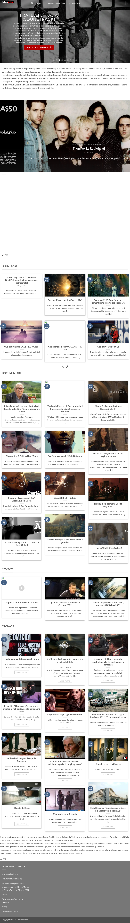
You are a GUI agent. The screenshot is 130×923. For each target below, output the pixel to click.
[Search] (32, 3)
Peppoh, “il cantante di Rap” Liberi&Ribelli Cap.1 (21, 565)
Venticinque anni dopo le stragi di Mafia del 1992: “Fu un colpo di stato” (108, 781)
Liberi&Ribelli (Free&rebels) (108, 614)
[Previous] (6, 64)
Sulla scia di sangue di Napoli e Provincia (21, 825)
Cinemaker (40, 3)
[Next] (124, 64)
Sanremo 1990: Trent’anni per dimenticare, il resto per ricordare (108, 367)
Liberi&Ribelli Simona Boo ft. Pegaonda (108, 570)
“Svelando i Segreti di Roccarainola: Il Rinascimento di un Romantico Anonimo (65, 475)
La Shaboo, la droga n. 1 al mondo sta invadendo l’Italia (65, 726)
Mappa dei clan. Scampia (65, 879)
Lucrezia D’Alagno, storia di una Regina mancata (108, 520)
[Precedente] (63, 432)
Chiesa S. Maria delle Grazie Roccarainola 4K (108, 473)
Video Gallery (78, 3)
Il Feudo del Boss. (21, 873)
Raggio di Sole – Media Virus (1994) (65, 366)
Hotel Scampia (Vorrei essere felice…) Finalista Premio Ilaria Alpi (108, 875)
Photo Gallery (63, 3)
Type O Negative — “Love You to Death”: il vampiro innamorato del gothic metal (21, 346)
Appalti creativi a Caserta (108, 829)
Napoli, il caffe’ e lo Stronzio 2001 (21, 668)
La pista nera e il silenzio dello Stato (21, 725)
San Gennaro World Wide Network (65, 522)
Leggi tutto (22, 738)
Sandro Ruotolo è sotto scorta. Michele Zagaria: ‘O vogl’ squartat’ (65, 828)
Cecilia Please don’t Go (108, 412)
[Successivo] (67, 432)
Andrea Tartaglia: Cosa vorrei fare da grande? (65, 606)
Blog (50, 3)
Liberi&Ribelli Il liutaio (65, 563)
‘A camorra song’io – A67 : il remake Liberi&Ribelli (22, 609)
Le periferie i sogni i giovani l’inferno (65, 780)
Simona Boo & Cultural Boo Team (22, 522)
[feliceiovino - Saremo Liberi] (14, 2)
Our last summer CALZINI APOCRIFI (21, 412)
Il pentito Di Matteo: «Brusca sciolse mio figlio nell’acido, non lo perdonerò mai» (21, 774)
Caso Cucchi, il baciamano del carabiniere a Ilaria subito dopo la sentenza (108, 728)
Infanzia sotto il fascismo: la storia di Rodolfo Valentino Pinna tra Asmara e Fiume (21, 475)
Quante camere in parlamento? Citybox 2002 (65, 669)
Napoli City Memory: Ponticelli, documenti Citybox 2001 (108, 669)
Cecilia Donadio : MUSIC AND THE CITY (65, 413)
